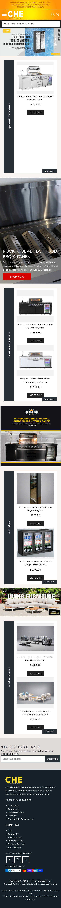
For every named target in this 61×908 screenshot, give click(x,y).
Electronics (13, 805)
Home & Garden (15, 812)
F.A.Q (10, 830)
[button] (57, 15)
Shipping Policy (15, 840)
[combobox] (30, 24)
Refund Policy (14, 847)
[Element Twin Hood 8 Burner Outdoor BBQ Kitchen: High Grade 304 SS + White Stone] (35, 132)
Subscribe (52, 758)
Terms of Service (16, 844)
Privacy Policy (14, 837)
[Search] (57, 24)
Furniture (11, 815)
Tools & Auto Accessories (20, 819)
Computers (13, 809)
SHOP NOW (17, 276)
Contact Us (13, 834)
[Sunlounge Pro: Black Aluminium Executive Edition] (35, 638)
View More (49, 171)
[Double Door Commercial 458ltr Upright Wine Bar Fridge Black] (35, 543)
